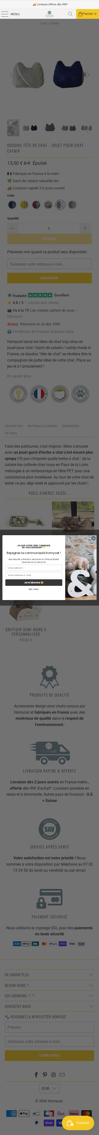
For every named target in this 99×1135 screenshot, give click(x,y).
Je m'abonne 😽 (33, 582)
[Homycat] (49, 14)
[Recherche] (70, 14)
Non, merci (34, 589)
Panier (89, 14)
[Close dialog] (93, 538)
